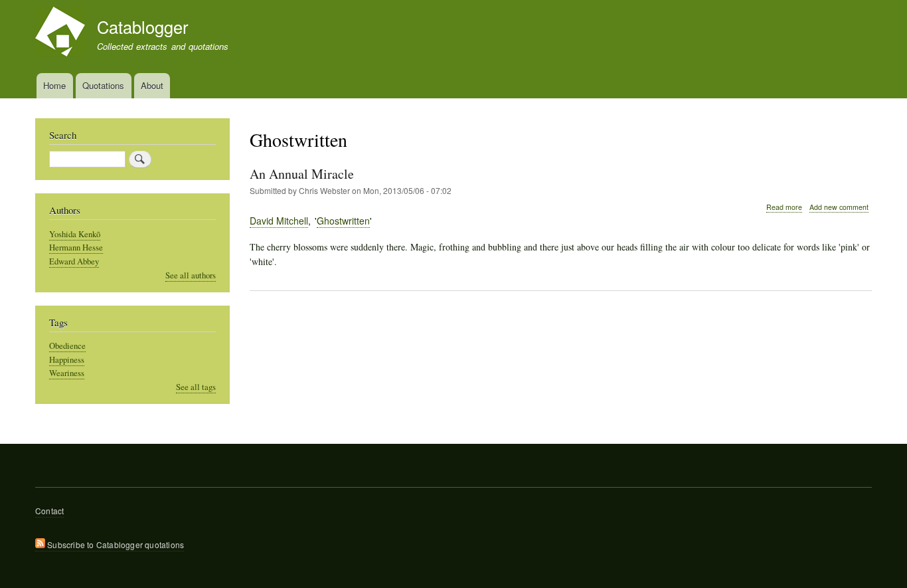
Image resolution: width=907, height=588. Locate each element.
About (152, 85)
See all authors (190, 275)
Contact (49, 510)
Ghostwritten (343, 220)
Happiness (66, 359)
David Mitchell (279, 220)
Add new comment (838, 207)
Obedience (67, 345)
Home (54, 85)
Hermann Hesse (76, 247)
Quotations (103, 85)
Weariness (66, 373)
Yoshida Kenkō (74, 234)
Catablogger (142, 27)
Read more (784, 207)
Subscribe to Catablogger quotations (114, 544)
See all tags (196, 387)
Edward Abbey (74, 261)
